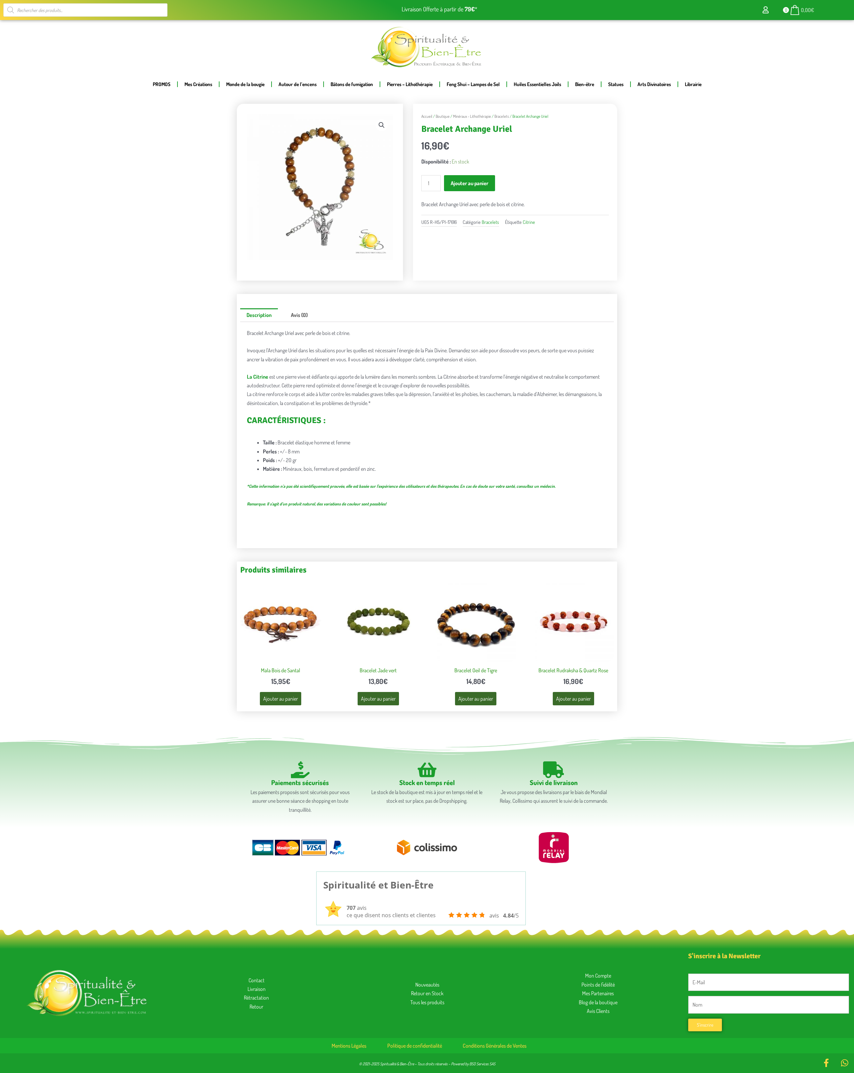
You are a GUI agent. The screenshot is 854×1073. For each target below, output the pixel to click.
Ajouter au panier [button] (280, 698)
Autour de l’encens (298, 84)
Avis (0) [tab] (299, 315)
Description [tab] (259, 315)
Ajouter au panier (469, 183)
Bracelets (501, 116)
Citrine (529, 222)
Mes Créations (198, 84)
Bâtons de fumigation (352, 84)
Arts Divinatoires (654, 84)
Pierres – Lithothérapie (410, 84)
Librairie (693, 84)
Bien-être (584, 84)
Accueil (426, 116)
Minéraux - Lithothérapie (472, 116)
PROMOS (161, 84)
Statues (615, 84)
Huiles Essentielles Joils (537, 84)
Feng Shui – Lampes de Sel (473, 84)
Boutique (443, 116)
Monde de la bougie (245, 84)
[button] (382, 125)
